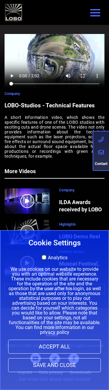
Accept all (54, 347)
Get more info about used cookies (55, 379)
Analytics (58, 258)
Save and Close (54, 365)
